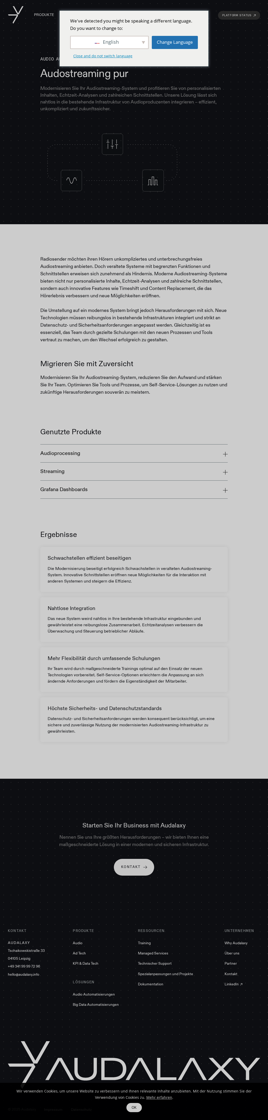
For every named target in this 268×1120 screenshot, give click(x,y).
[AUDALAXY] (16, 15)
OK (134, 1108)
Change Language (175, 42)
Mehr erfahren (159, 1097)
